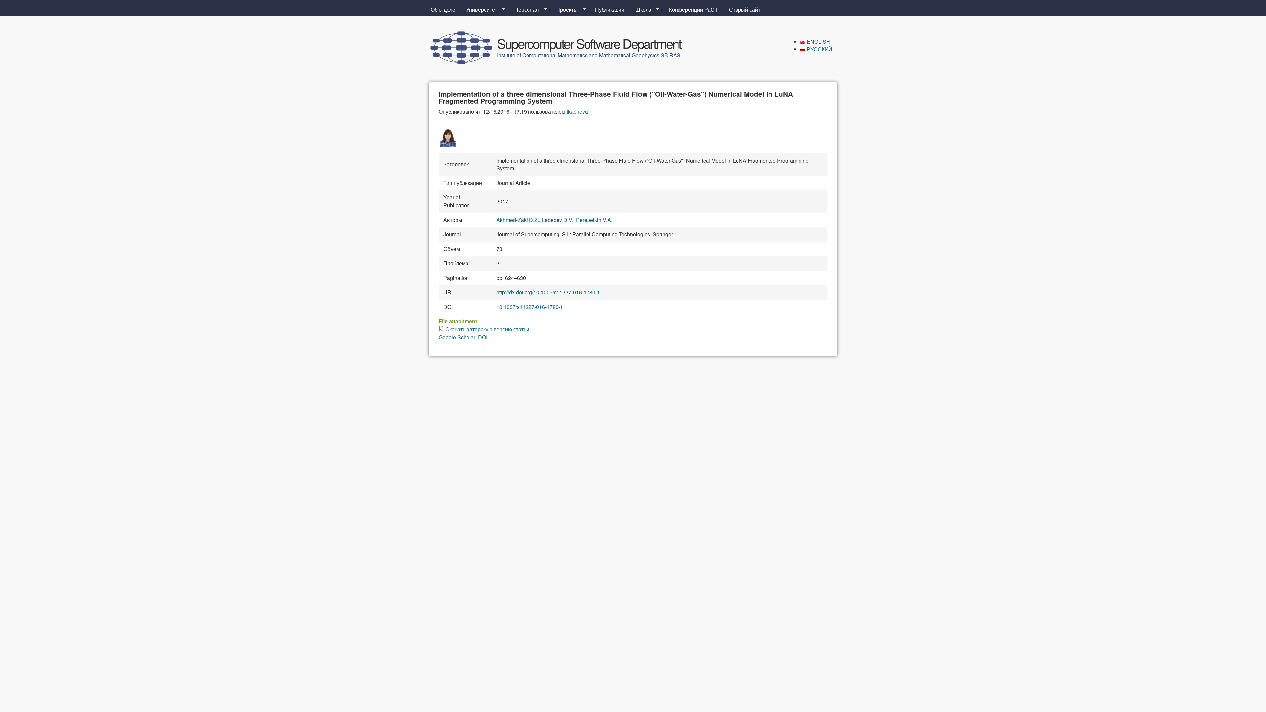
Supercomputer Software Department (589, 43)
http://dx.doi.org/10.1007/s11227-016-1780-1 (548, 292)
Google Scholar (457, 337)
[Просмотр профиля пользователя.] (448, 146)
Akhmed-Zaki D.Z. (518, 219)
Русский (818, 49)
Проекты (564, 10)
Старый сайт (744, 9)
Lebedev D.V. (557, 219)
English (817, 41)
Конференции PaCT (693, 9)
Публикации (609, 9)
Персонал (524, 10)
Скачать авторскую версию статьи (487, 329)
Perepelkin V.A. (594, 219)
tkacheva (577, 111)
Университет (479, 10)
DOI (482, 337)
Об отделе (443, 9)
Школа (640, 10)
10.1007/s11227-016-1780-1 (530, 307)
